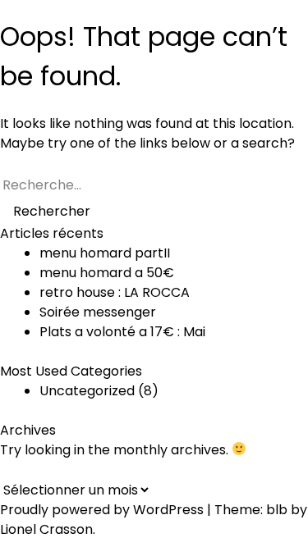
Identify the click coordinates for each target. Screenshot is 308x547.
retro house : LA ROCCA (114, 292)
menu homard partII (104, 253)
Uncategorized (87, 390)
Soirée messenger (97, 312)
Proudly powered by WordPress (103, 509)
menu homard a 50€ (106, 272)
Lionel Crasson (46, 529)
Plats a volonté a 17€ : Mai (122, 331)
